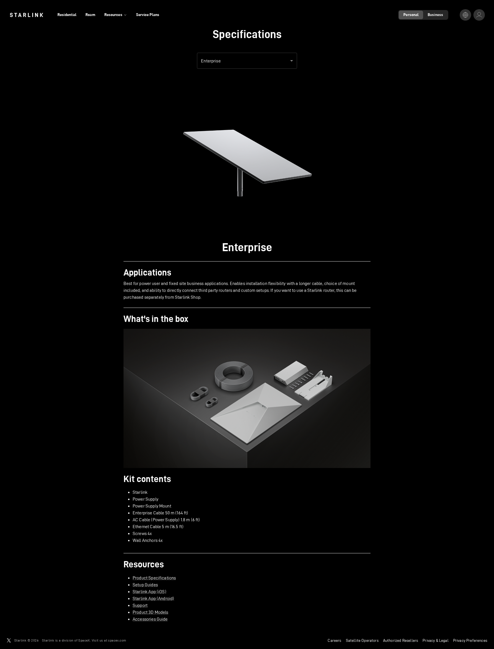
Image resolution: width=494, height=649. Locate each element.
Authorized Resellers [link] (400, 640)
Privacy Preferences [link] (470, 640)
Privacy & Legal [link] (436, 640)
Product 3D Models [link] (150, 612)
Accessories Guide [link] (150, 619)
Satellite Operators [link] (362, 640)
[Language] (465, 15)
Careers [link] (334, 640)
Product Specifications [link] (154, 577)
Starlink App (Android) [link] (153, 598)
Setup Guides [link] (145, 584)
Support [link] (140, 605)
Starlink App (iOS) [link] (149, 591)
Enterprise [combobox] (211, 60)
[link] (26, 15)
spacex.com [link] (117, 640)
